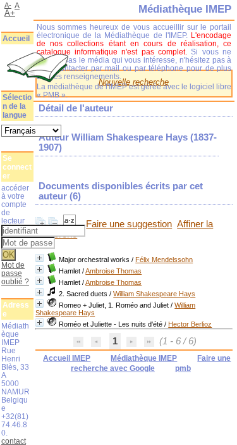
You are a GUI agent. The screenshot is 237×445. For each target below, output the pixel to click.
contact (13, 441)
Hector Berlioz (190, 324)
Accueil (16, 38)
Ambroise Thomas (113, 271)
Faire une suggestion (129, 224)
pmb (183, 368)
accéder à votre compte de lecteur (15, 204)
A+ (9, 13)
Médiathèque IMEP (144, 358)
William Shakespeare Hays (154, 294)
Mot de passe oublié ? (15, 273)
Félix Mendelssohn (164, 259)
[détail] (39, 258)
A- (7, 5)
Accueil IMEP (66, 358)
